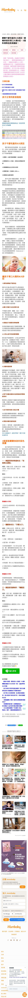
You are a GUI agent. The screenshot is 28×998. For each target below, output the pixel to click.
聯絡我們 (14, 934)
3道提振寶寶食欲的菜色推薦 (9, 94)
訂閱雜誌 (17, 931)
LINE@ (20, 725)
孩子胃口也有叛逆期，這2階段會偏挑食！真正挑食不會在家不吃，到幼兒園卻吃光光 (13, 695)
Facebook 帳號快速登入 (18, 919)
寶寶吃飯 (5, 53)
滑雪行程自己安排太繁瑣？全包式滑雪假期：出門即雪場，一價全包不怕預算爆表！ (19, 813)
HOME (4, 34)
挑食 (22, 50)
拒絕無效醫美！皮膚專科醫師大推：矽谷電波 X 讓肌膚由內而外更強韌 (13, 797)
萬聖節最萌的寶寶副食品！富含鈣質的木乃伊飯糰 (13, 124)
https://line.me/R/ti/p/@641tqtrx (17, 977)
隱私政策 (21, 916)
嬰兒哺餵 (5, 50)
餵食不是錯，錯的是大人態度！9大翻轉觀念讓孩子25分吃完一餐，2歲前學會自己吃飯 (13, 684)
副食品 (14, 50)
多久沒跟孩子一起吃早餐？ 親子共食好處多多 (13, 434)
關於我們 (4, 931)
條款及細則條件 (14, 916)
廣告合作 (23, 931)
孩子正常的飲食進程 (7, 84)
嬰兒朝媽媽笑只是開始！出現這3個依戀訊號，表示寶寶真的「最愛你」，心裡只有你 (7, 780)
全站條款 (10, 931)
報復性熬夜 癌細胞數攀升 (7, 812)
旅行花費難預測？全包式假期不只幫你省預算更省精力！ (13, 831)
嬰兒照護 (13, 34)
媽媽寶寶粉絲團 (11, 725)
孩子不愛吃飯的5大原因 (8, 87)
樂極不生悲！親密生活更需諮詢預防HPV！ (19, 747)
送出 (23, 886)
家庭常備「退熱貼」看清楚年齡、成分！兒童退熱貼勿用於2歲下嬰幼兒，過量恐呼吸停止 (19, 780)
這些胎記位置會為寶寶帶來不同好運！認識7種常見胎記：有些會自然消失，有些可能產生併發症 (7, 747)
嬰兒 (8, 34)
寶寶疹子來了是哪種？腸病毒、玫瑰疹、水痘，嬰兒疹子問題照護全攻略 (13, 765)
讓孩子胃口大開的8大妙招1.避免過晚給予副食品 (13, 90)
